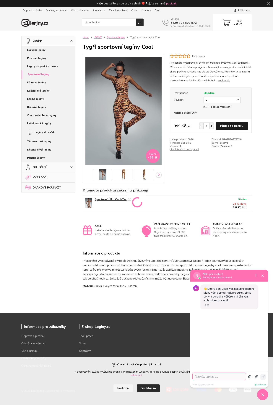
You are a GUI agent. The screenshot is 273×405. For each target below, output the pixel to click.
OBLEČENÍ (39, 167)
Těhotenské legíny (39, 141)
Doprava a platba (32, 10)
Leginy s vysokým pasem (42, 66)
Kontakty (146, 10)
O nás (134, 10)
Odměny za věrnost (56, 10)
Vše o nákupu (78, 10)
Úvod (86, 37)
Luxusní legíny (36, 50)
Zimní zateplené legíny (41, 115)
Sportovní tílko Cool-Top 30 (113, 199)
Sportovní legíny (38, 74)
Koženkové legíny (38, 90)
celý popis (224, 80)
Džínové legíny (36, 82)
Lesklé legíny (35, 99)
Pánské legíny (36, 158)
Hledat (140, 22)
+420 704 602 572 (183, 23)
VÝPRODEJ (40, 177)
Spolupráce (98, 10)
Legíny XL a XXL (45, 132)
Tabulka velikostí (118, 10)
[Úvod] (50, 22)
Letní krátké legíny (39, 123)
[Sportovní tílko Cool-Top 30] (88, 203)
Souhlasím (148, 388)
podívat (171, 3)
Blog (157, 10)
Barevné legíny (36, 107)
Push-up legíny (36, 58)
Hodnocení (198, 56)
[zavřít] (268, 4)
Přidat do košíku (231, 126)
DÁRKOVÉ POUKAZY (47, 187)
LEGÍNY (38, 41)
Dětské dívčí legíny (39, 149)
